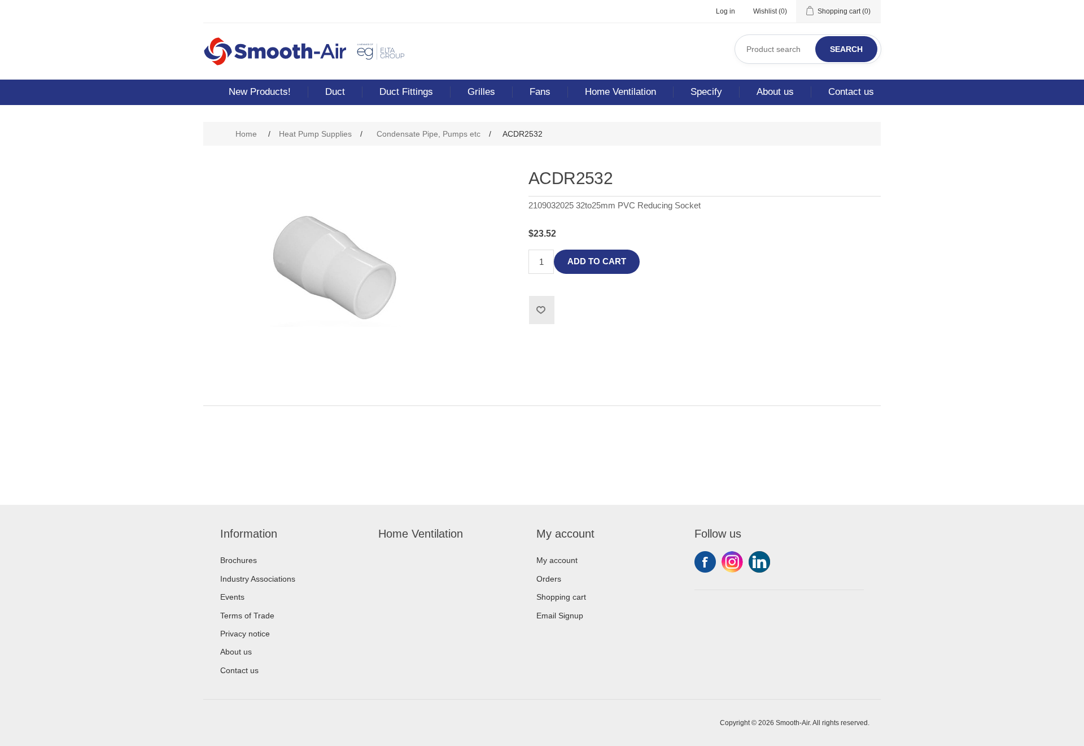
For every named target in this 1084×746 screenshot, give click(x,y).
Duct (335, 91)
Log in (725, 11)
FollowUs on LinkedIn (759, 562)
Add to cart (596, 261)
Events (232, 596)
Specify (706, 91)
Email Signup (559, 615)
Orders (548, 578)
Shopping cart (561, 596)
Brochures (238, 560)
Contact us (851, 91)
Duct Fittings (406, 91)
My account (557, 560)
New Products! (260, 91)
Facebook (705, 562)
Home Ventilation (620, 91)
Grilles (481, 91)
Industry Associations (257, 578)
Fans (540, 91)
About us (775, 91)
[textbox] (808, 49)
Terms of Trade (247, 615)
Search (846, 49)
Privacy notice (245, 633)
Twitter (732, 562)
